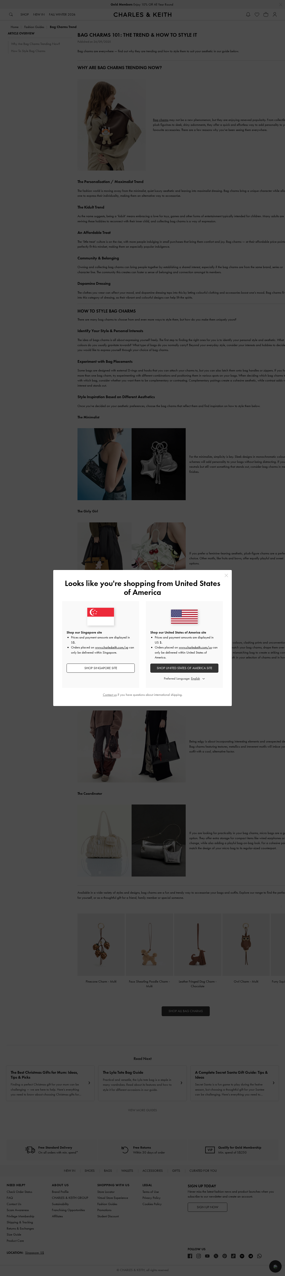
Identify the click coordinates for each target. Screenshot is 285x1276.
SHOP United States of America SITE (184, 668)
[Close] (226, 575)
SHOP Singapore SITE (100, 668)
